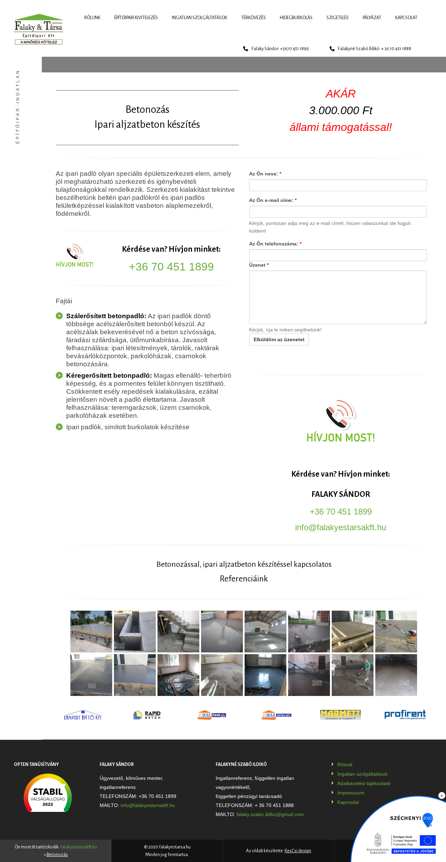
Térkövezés (253, 17)
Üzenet (259, 265)
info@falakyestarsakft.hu (340, 527)
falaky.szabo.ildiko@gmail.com (270, 814)
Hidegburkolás (296, 17)
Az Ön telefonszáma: (275, 243)
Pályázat (372, 17)
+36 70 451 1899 (171, 266)
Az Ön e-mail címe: (273, 200)
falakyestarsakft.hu (78, 847)
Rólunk (92, 17)
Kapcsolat (406, 17)
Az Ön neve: (265, 174)
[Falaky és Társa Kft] (38, 29)
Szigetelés (337, 17)
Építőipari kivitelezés (136, 17)
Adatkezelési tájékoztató (364, 783)
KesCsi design (298, 850)
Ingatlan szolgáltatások (199, 17)
